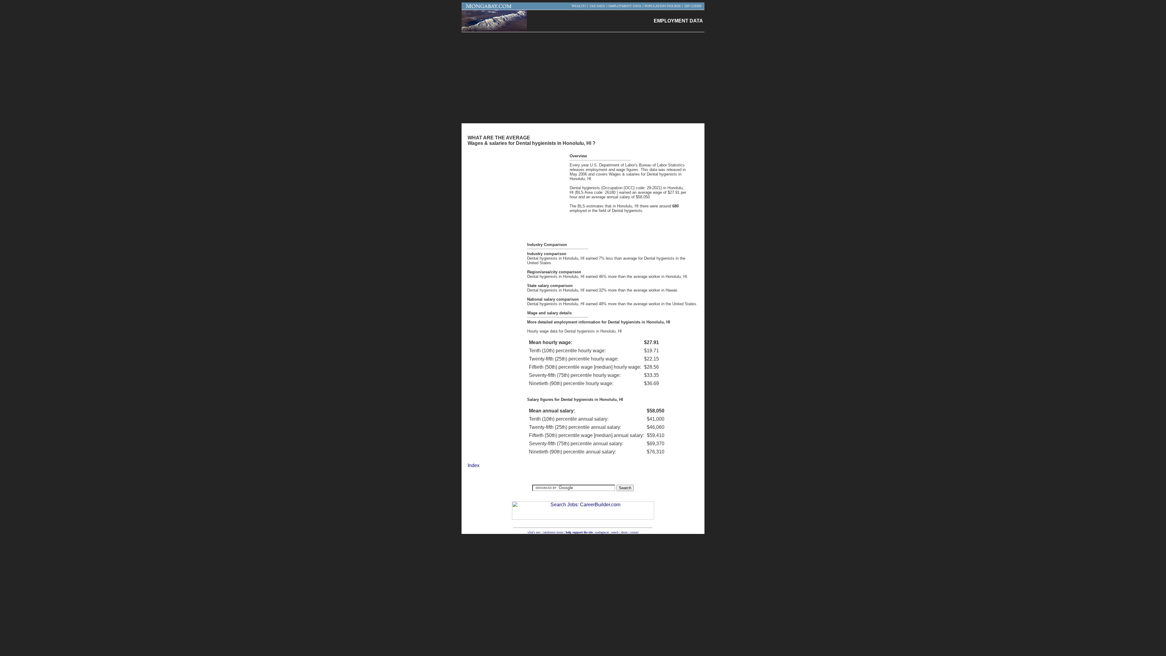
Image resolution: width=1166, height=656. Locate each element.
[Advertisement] (583, 77)
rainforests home (553, 532)
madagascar (602, 532)
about (624, 532)
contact (634, 532)
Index (473, 465)
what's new (534, 532)
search (615, 532)
